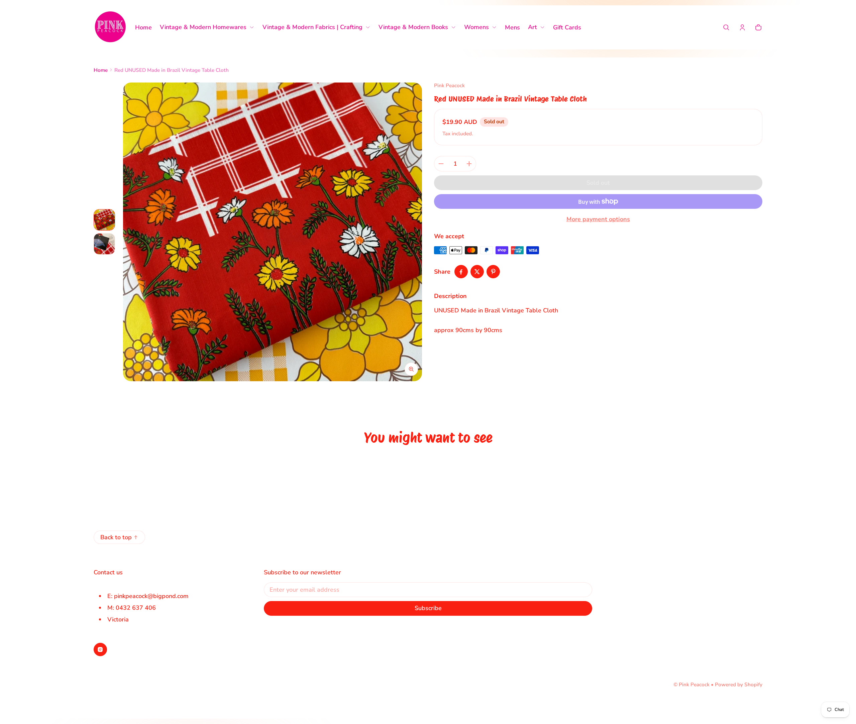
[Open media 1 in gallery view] (104, 220)
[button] (726, 27)
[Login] (742, 27)
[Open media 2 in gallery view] (104, 244)
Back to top (116, 537)
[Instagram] (100, 649)
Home (101, 70)
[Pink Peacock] (110, 27)
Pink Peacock (694, 684)
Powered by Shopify (738, 684)
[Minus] (441, 163)
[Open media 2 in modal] (272, 232)
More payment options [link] (598, 219)
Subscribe (428, 608)
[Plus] (469, 163)
